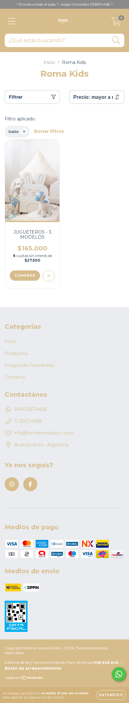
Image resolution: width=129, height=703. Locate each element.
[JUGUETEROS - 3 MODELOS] (49, 275)
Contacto (15, 377)
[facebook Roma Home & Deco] (30, 484)
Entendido (111, 695)
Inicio (49, 62)
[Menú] (12, 21)
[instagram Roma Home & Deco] (12, 484)
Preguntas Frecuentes (29, 365)
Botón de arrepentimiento (33, 668)
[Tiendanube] (24, 678)
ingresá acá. (106, 662)
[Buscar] (116, 40)
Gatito (13, 131)
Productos (16, 353)
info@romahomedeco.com (44, 433)
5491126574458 (30, 409)
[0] (116, 23)
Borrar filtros (49, 131)
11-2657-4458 (28, 421)
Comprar (25, 276)
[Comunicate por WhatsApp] (119, 674)
